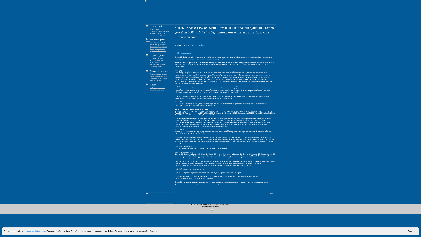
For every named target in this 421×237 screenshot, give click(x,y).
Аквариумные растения (158, 78)
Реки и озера (154, 62)
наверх (272, 193)
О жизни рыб (154, 29)
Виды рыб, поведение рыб (159, 31)
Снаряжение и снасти (157, 43)
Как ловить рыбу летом (158, 45)
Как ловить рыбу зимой (158, 47)
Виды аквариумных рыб (158, 74)
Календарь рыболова (157, 49)
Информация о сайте (157, 88)
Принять (411, 231)
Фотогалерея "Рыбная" (158, 33)
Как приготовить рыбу (158, 64)
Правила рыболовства (158, 51)
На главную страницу (157, 90)
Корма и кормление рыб (158, 76)
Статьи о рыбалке (156, 58)
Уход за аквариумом (157, 80)
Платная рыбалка (156, 66)
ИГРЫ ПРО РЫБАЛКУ (158, 35)
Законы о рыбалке (156, 60)
